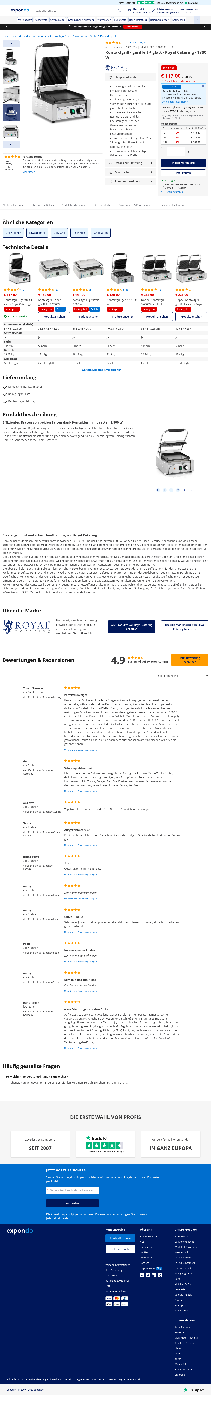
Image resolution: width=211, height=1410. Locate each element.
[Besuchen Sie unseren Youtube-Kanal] (142, 1276)
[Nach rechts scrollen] (204, 26)
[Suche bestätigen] (119, 10)
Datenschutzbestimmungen (112, 1214)
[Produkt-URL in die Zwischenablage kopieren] (171, 47)
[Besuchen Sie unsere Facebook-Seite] (148, 1276)
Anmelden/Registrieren (175, 101)
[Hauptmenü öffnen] (12, 20)
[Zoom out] (171, 490)
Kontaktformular (120, 1238)
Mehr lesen (29, 171)
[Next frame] (191, 490)
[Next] (11, 144)
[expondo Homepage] (6, 36)
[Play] (158, 490)
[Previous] (11, 43)
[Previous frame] (184, 490)
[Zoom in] (165, 490)
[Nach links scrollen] (6, 26)
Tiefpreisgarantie (174, 191)
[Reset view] (178, 490)
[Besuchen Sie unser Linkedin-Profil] (154, 1276)
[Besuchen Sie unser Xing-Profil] (160, 1276)
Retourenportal (120, 1249)
